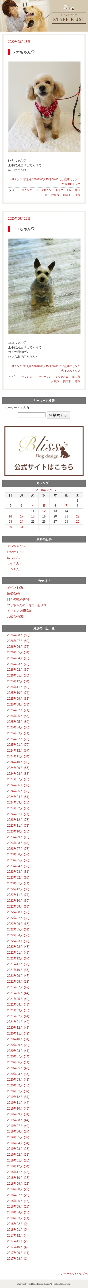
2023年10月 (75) (18, 831)
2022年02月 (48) (18, 946)
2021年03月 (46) (18, 1010)
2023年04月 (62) (18, 866)
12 (44, 511)
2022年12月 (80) (18, 889)
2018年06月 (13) (18, 1201)
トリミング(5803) (19, 610)
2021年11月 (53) (18, 964)
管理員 (27, 179)
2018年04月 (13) (18, 1212)
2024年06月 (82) (18, 785)
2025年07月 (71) (18, 710)
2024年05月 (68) (18, 791)
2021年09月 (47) (18, 975)
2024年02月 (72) (18, 808)
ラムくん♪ (14, 569)
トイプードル (63, 190)
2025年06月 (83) (18, 716)
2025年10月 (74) (18, 693)
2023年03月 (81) (18, 871)
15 (77, 511)
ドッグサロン (43, 190)
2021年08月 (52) (18, 981)
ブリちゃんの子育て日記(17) (26, 605)
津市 (77, 194)
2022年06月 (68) (18, 924)
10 (21, 511)
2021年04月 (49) (18, 1004)
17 (21, 516)
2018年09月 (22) (18, 1183)
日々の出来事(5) (18, 599)
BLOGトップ (72, 184)
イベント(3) (15, 587)
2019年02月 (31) (18, 1154)
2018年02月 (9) (17, 1224)
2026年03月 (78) (18, 664)
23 (10, 521)
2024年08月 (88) (18, 773)
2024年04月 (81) (18, 797)
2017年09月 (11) (18, 1253)
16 (10, 516)
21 (66, 516)
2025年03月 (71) (18, 733)
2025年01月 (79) (18, 744)
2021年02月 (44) (18, 1016)
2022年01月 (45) (18, 952)
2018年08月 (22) (18, 1189)
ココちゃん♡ (23, 229)
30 (10, 527)
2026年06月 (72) (18, 646)
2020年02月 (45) (18, 1085)
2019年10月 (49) (18, 1108)
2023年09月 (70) (18, 837)
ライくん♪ (14, 563)
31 (21, 527)
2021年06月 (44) (18, 993)
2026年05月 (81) (18, 652)
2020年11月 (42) (18, 1033)
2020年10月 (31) (18, 1039)
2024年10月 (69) (18, 762)
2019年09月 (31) (18, 1114)
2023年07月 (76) (18, 848)
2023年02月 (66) (18, 877)
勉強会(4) (13, 593)
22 (77, 516)
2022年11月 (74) (18, 895)
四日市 (67, 194)
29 (77, 521)
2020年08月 (44, 490)
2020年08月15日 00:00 (45, 179)
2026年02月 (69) (18, 669)
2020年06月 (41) (18, 1062)
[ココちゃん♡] (44, 286)
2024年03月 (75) (18, 802)
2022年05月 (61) (18, 929)
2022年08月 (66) (18, 912)
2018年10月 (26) (18, 1177)
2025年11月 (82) (18, 687)
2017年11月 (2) (17, 1241)
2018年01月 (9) (17, 1229)
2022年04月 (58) (18, 935)
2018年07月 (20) (18, 1195)
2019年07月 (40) (18, 1126)
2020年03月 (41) (18, 1079)
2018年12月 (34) (18, 1166)
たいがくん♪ (15, 552)
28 (66, 521)
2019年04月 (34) (18, 1143)
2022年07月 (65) (18, 918)
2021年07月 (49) (18, 987)
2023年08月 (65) (18, 843)
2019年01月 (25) (18, 1160)
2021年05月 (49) (18, 999)
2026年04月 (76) (18, 658)
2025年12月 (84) (18, 681)
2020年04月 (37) (18, 1074)
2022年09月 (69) (18, 906)
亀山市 (76, 376)
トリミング (15, 179)
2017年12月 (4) (17, 1235)
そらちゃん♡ (16, 546)
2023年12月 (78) (18, 819)
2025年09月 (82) (18, 698)
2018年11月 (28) (18, 1172)
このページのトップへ (72, 1273)
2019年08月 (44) (18, 1120)
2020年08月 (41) (18, 1051)
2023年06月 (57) (18, 854)
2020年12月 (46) (18, 1027)
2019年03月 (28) (18, 1149)
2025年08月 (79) (18, 704)
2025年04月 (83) (18, 727)
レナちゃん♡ (23, 52)
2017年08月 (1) (17, 1258)
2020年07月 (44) (18, 1056)
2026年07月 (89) (18, 641)
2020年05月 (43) (18, 1068)
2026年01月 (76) (18, 675)
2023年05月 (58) (18, 860)
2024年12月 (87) (18, 750)
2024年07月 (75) (18, 779)
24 (21, 521)
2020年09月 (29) (18, 1045)
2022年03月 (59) (18, 941)
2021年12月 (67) (18, 958)
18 (32, 516)
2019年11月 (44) (18, 1102)
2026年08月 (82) (18, 635)
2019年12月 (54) (18, 1097)
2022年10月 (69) (18, 900)
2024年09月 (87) (18, 768)
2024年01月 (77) (18, 814)
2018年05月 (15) (18, 1206)
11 (32, 511)
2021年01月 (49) (18, 1022)
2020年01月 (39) (18, 1091)
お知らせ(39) (15, 616)
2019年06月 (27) (18, 1131)
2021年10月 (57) (18, 970)
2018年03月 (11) (18, 1218)
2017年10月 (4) (17, 1247)
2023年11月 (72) (18, 825)
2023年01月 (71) (18, 883)
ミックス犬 (61, 376)
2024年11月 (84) (18, 756)
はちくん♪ (14, 557)
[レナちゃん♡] (44, 106)
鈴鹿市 (55, 194)
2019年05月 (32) (18, 1137)
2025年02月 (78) (18, 739)
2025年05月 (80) (18, 722)
